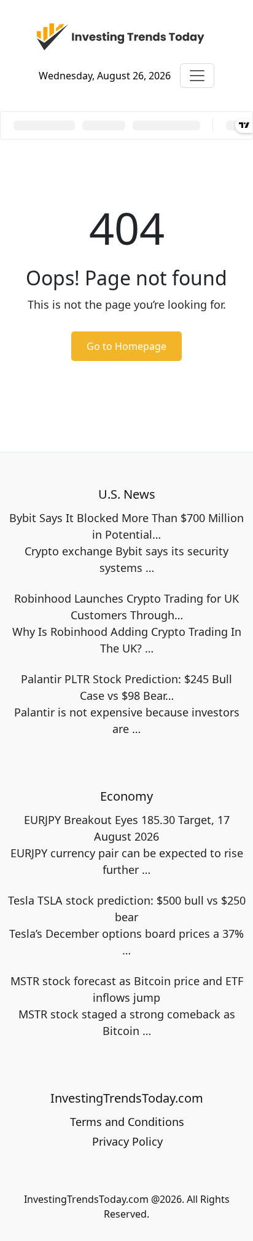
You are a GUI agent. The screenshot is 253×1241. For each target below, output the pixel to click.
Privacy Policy (127, 1141)
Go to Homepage (126, 346)
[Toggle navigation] (197, 75)
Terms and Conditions (127, 1121)
